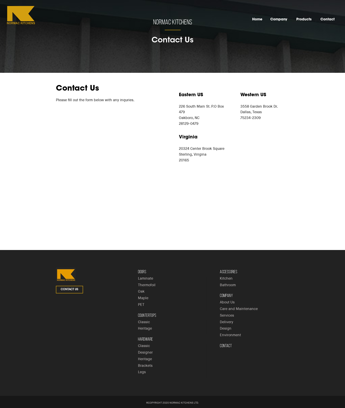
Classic (144, 322)
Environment (230, 335)
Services (227, 315)
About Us (227, 302)
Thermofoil (147, 285)
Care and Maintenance (239, 308)
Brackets (145, 365)
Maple (143, 298)
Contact (226, 345)
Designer (145, 352)
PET (141, 304)
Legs (142, 372)
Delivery (226, 322)
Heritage (145, 328)
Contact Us (69, 289)
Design (225, 328)
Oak (141, 291)
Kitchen (226, 278)
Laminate (145, 278)
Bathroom (228, 285)
